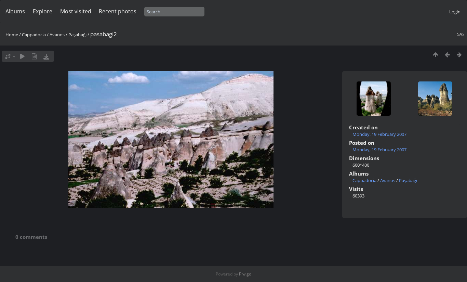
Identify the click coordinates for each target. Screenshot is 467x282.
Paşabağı (77, 34)
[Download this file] (46, 56)
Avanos (57, 34)
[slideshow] (22, 56)
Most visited (75, 11)
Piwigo (245, 274)
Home (11, 34)
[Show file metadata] (34, 56)
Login (455, 12)
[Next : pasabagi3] (459, 55)
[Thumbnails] (435, 55)
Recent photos (117, 11)
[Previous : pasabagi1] (447, 55)
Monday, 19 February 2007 (379, 134)
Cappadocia (34, 34)
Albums (15, 11)
